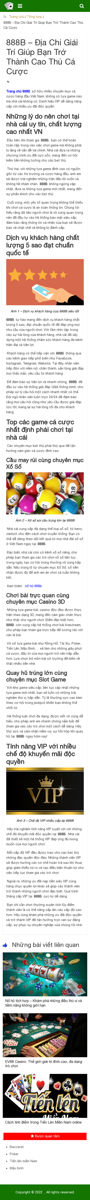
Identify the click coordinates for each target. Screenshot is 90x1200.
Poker (14, 1154)
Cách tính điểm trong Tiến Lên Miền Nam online (43, 1122)
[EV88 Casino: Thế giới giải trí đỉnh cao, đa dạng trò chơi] (45, 1016)
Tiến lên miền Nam (23, 1161)
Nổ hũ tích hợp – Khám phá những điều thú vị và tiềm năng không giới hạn (43, 1003)
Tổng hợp (34, 17)
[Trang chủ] (9, 6)
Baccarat (17, 1147)
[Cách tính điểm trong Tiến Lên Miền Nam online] (45, 1077)
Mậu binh (17, 1168)
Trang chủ (16, 17)
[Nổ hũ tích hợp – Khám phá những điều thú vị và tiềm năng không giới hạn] (45, 955)
